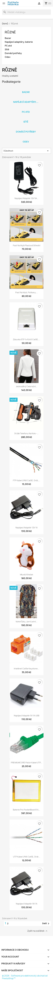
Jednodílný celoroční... (26, 386)
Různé (10, 32)
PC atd (8, 45)
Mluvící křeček (26, 574)
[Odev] (25, 138)
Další (46, 923)
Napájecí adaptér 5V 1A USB (26, 715)
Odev (7, 57)
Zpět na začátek (37, 931)
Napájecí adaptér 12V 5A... (26, 198)
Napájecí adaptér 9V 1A (26, 903)
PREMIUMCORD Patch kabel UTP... (26, 762)
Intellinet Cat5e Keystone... (26, 668)
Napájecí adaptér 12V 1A (26, 527)
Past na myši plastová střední (26, 245)
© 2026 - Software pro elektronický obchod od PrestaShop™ (25, 977)
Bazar (8, 38)
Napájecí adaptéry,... (25, 101)
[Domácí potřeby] (25, 128)
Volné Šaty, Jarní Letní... (26, 621)
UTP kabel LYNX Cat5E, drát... (26, 856)
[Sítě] (25, 118)
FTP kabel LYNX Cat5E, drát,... (26, 480)
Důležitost (26, 150)
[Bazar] (25, 88)
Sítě (7, 49)
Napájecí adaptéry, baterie (19, 42)
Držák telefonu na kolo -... (26, 433)
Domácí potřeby (13, 53)
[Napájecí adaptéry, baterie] (25, 98)
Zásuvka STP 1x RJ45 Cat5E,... (26, 339)
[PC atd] (25, 108)
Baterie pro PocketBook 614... (26, 809)
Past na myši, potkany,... (26, 292)
